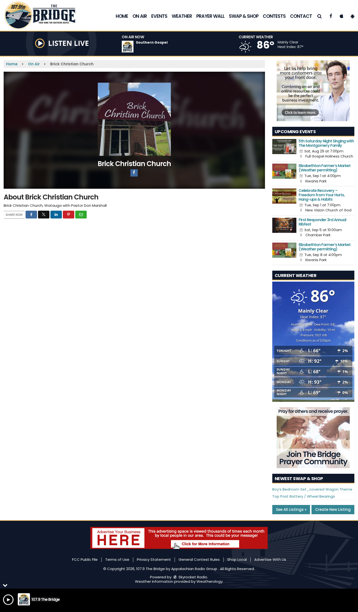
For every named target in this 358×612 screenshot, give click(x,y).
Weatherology (210, 581)
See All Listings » (291, 509)
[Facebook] (134, 173)
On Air (139, 16)
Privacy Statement (154, 559)
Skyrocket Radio (192, 577)
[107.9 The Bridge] (43, 15)
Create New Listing (333, 509)
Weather (182, 16)
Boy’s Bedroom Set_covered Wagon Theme (312, 489)
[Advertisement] (313, 90)
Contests (274, 16)
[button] (319, 16)
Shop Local (237, 559)
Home (122, 16)
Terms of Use (117, 559)
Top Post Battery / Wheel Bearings (303, 496)
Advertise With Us (270, 559)
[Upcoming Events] (284, 149)
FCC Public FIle (85, 559)
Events (159, 16)
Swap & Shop (243, 16)
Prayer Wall (210, 16)
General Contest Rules (199, 559)
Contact (301, 16)
